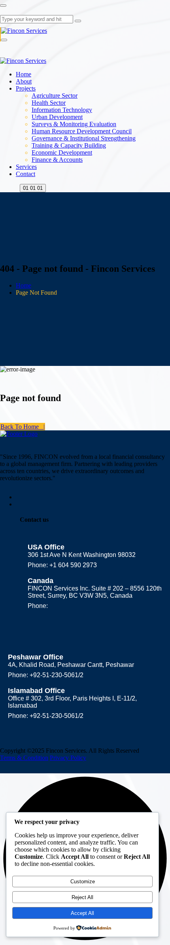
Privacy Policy (68, 757)
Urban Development (57, 117)
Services (26, 166)
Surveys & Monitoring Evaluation (74, 124)
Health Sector (49, 102)
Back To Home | (22, 426)
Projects (26, 88)
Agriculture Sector (54, 95)
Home (23, 74)
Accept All (82, 913)
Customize (82, 881)
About (24, 81)
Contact (25, 173)
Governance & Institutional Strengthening (84, 138)
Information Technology (62, 109)
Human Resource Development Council (82, 131)
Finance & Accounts (57, 159)
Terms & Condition (24, 757)
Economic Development (62, 152)
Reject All (82, 897)
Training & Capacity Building (69, 145)
